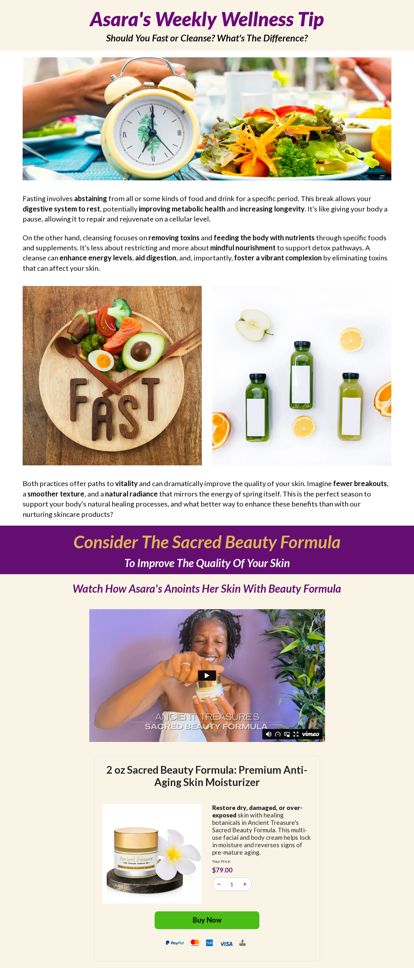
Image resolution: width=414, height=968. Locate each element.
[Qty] (219, 884)
